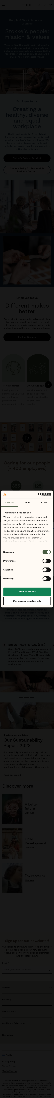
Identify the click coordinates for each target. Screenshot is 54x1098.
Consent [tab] (9, 502)
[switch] (46, 561)
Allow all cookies (27, 591)
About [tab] (44, 502)
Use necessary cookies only (27, 601)
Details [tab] (27, 502)
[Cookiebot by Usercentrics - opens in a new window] (38, 494)
